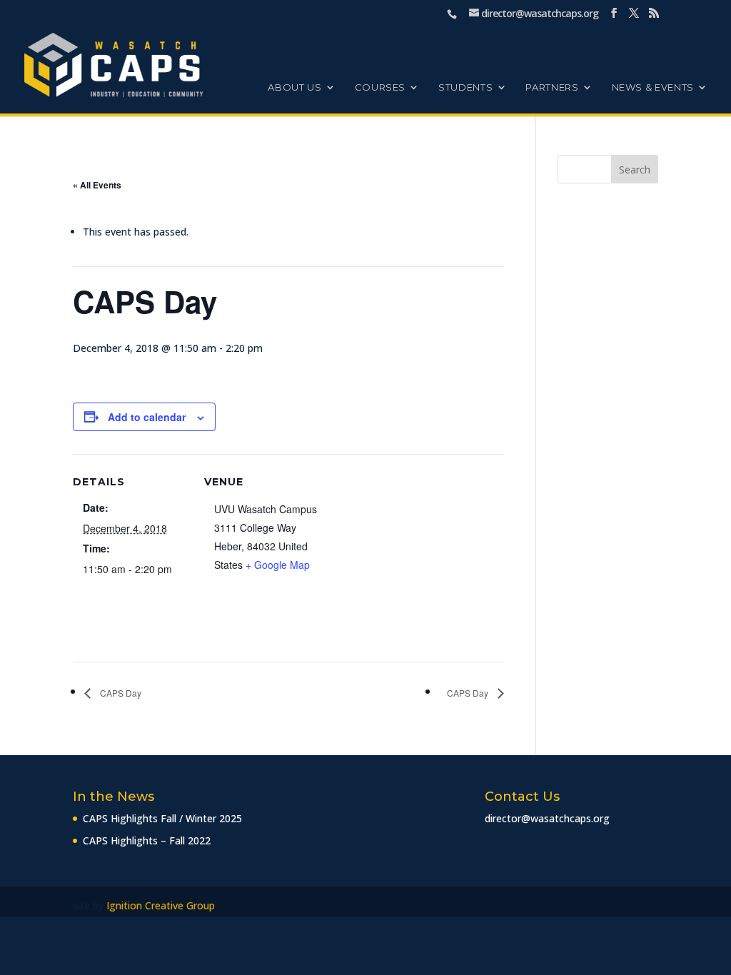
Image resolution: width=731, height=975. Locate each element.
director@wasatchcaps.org (547, 818)
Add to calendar (147, 417)
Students (465, 87)
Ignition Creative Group (160, 905)
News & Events (653, 87)
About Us (294, 87)
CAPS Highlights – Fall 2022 (147, 840)
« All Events (97, 184)
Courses (380, 87)
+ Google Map (278, 564)
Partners (551, 87)
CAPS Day (119, 693)
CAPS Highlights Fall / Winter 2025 (162, 818)
